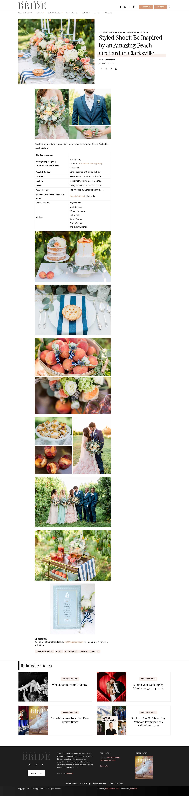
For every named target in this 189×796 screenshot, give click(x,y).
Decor (142, 32)
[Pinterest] (129, 7)
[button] (169, 7)
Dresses (95, 651)
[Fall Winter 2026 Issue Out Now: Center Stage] (33, 720)
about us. (69, 773)
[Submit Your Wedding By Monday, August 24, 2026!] (111, 687)
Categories (131, 32)
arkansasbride (108, 60)
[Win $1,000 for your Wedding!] (33, 687)
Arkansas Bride (106, 32)
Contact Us (104, 766)
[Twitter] (106, 69)
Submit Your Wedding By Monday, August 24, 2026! (148, 686)
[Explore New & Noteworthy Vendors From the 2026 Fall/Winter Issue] (111, 720)
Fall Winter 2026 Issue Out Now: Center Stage (70, 720)
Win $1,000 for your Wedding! (70, 684)
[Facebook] (120, 7)
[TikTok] (133, 7)
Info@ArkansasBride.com (73, 641)
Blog (120, 32)
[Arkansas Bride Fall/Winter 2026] (144, 767)
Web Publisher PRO (112, 789)
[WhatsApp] (116, 69)
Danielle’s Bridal (77, 196)
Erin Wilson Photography (90, 163)
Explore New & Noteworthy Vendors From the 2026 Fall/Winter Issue (148, 721)
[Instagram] (125, 7)
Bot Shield (133, 789)
